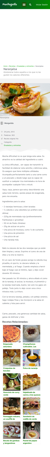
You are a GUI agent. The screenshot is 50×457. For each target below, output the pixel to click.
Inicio (5, 66)
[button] (24, 4)
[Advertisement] (25, 35)
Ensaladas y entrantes (25, 66)
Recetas (12, 66)
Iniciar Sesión (42, 4)
